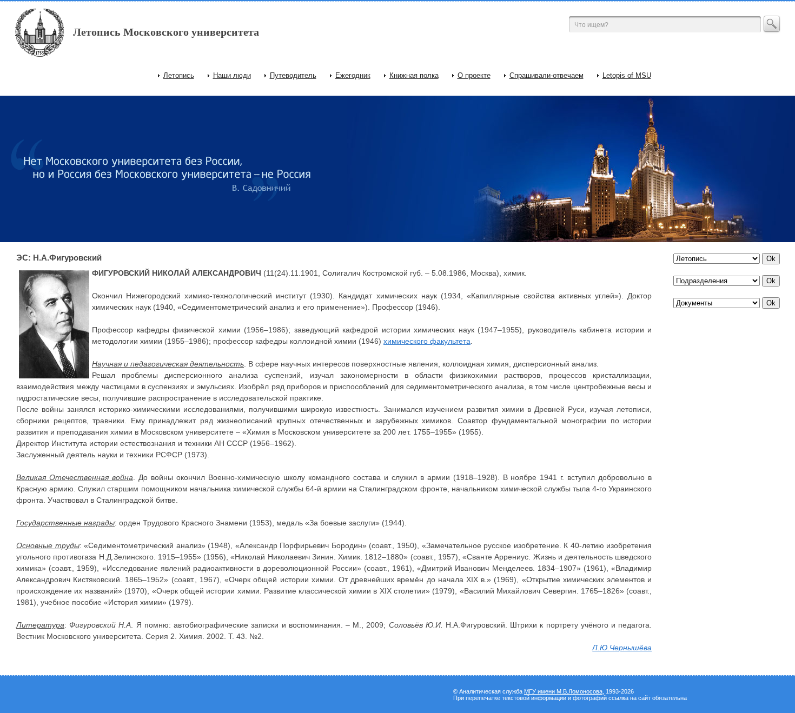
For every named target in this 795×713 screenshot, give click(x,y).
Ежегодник (352, 75)
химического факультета (427, 341)
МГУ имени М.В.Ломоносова (563, 691)
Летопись (178, 75)
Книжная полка (414, 75)
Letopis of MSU (626, 75)
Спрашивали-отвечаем (546, 75)
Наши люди (232, 75)
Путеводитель (293, 75)
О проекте (474, 75)
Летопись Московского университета (166, 32)
